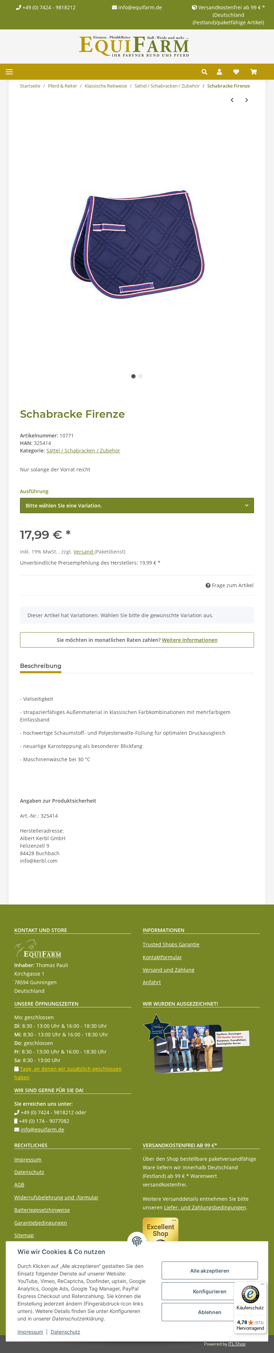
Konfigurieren (210, 1291)
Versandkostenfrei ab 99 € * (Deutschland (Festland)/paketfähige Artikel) (229, 15)
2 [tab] (140, 376)
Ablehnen (210, 1312)
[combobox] (137, 505)
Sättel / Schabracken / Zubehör (83, 450)
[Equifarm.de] (134, 46)
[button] (206, 72)
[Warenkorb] (256, 72)
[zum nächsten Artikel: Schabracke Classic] (246, 100)
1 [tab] (133, 376)
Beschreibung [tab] (40, 666)
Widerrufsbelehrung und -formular (56, 1197)
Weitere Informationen (190, 639)
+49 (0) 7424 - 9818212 (48, 7)
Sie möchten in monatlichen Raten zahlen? (137, 639)
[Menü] (262, 1286)
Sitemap (24, 1235)
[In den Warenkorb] (25, 124)
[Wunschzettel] (236, 72)
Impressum (27, 1159)
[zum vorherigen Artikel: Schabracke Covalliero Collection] (232, 100)
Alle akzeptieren (209, 1271)
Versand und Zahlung (168, 969)
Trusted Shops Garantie (171, 944)
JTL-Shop (236, 1344)
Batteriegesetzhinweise (42, 1209)
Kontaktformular (162, 957)
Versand (84, 551)
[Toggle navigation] (9, 71)
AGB (19, 1184)
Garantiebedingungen (40, 1222)
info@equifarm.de (139, 7)
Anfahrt (152, 982)
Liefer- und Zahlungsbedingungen (205, 1207)
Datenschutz (29, 1172)
